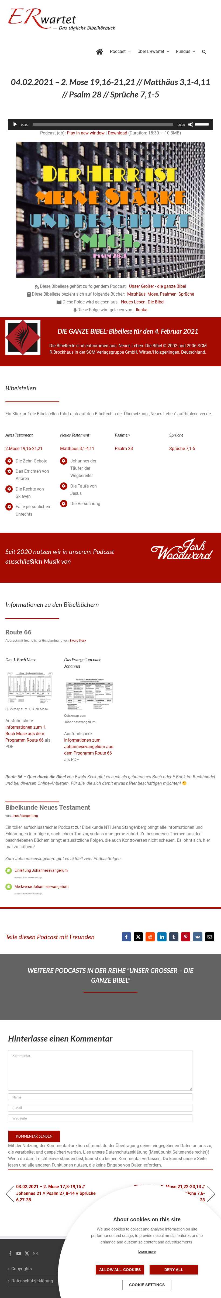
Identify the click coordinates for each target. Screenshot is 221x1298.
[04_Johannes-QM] (89, 678)
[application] (110, 124)
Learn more (147, 1251)
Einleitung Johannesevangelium (41, 870)
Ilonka (141, 309)
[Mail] (35, 1253)
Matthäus (136, 294)
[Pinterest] (186, 937)
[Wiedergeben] (15, 124)
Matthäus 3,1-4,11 (77, 448)
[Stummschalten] (191, 124)
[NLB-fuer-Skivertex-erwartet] (22, 321)
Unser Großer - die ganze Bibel (157, 286)
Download (117, 133)
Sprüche (186, 294)
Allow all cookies (120, 1270)
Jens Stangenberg (25, 816)
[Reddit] (150, 937)
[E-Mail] (210, 937)
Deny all (174, 1270)
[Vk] (198, 937)
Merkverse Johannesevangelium (41, 886)
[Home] (99, 50)
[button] (204, 50)
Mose (152, 294)
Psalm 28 (124, 448)
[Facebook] (126, 937)
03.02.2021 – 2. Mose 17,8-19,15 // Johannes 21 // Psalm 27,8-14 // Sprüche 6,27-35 (56, 1193)
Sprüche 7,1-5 (182, 448)
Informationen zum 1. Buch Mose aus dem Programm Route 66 (25, 734)
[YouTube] (18, 1253)
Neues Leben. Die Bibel (142, 302)
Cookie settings (147, 1285)
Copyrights (21, 1268)
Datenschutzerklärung (32, 1280)
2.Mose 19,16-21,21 (24, 448)
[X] (138, 937)
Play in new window (86, 133)
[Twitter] (27, 1253)
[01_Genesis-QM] (30, 671)
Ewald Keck (78, 641)
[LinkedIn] (162, 937)
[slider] (202, 124)
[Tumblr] (174, 937)
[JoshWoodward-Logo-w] (182, 540)
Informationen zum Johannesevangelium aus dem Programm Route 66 (88, 747)
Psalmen (168, 294)
